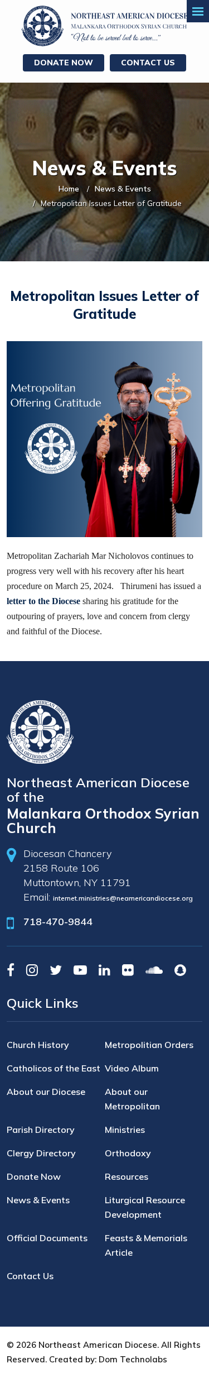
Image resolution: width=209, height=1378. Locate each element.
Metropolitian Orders (149, 1044)
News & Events (123, 189)
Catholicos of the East (53, 1068)
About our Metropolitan (132, 1099)
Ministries (125, 1129)
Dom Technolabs (133, 1359)
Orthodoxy (128, 1153)
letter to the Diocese (43, 601)
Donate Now (63, 63)
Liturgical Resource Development (145, 1207)
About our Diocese (46, 1091)
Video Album (132, 1068)
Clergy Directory (41, 1153)
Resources (126, 1176)
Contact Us (148, 63)
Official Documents (47, 1237)
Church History (38, 1044)
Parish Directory (41, 1129)
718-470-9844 (58, 921)
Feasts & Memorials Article (146, 1245)
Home (69, 189)
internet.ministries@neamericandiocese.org (123, 898)
